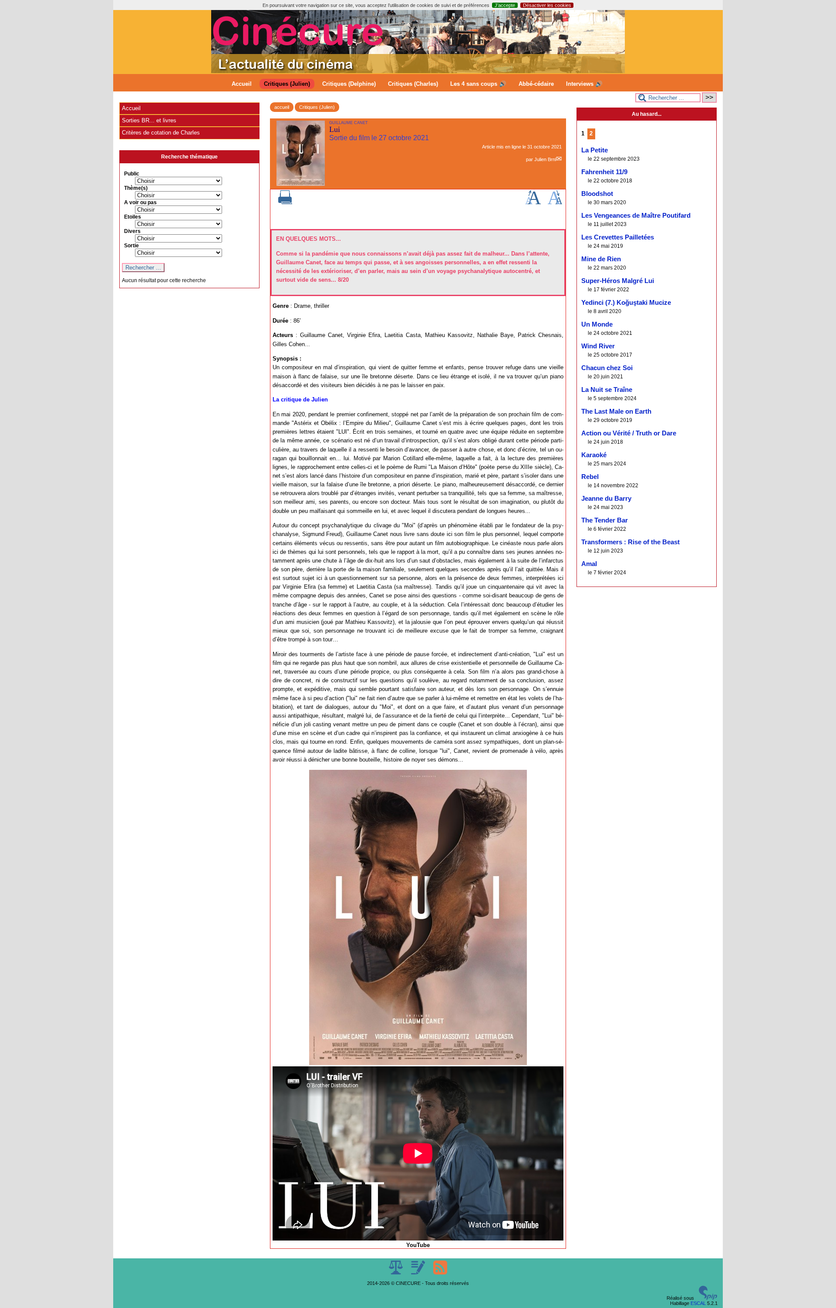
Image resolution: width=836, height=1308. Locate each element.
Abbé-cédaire (536, 84)
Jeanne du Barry (606, 498)
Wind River (598, 346)
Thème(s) (136, 188)
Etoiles (132, 217)
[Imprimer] (285, 202)
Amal (589, 563)
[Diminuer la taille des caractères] (555, 202)
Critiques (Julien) (287, 84)
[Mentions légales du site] (396, 1272)
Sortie (131, 246)
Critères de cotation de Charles (161, 132)
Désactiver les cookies (547, 5)
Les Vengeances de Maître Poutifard (636, 215)
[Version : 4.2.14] (708, 1298)
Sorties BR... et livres (149, 120)
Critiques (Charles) (413, 84)
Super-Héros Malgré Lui (617, 280)
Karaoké (594, 455)
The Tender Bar (604, 520)
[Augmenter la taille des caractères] (533, 202)
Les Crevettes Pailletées (617, 237)
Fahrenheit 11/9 (604, 172)
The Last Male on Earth (616, 411)
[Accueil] (418, 71)
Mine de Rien (601, 259)
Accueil (242, 84)
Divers (132, 231)
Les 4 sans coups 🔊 (478, 84)
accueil (281, 107)
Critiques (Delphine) (349, 84)
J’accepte (505, 5)
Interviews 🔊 (584, 84)
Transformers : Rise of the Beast (630, 542)
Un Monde (597, 324)
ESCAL (698, 1303)
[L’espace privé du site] (419, 1272)
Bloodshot (597, 193)
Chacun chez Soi (607, 367)
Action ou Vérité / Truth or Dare (628, 433)
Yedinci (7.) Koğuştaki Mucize (626, 302)
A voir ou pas (140, 202)
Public (131, 174)
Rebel (590, 476)
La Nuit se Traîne (606, 389)
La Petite (594, 150)
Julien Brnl (545, 159)
